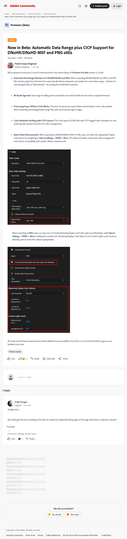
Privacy (40, 535)
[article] (63, 420)
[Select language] (86, 5)
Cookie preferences (53, 535)
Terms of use (30, 535)
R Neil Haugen (21, 402)
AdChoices (107, 535)
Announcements (50, 14)
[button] (5, 6)
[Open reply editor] (63, 377)
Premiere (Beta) (34, 14)
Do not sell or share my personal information (80, 535)
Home (7, 14)
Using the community (14, 535)
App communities (19, 14)
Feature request (15, 351)
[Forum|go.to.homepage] (22, 5)
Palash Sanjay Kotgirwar (26, 63)
